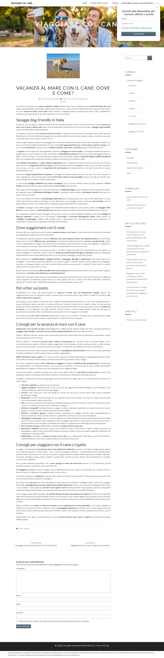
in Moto (132, 101)
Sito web (19, 613)
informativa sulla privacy (141, 28)
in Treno (132, 116)
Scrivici (115, 3)
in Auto (132, 93)
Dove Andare (24, 528)
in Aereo (132, 85)
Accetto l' (137, 28)
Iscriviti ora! (139, 34)
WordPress (89, 645)
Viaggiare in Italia (136, 131)
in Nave (132, 108)
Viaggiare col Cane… (22, 3)
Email (18, 604)
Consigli (130, 157)
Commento (21, 568)
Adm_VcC (67, 99)
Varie (129, 173)
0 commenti (81, 99)
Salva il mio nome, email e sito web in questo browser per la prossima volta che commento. (54, 621)
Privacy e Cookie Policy (136, 320)
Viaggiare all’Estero (137, 124)
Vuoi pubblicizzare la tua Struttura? (137, 3)
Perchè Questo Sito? (99, 3)
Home (84, 3)
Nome (19, 595)
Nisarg (105, 645)
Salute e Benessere (135, 168)
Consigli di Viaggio (135, 80)
